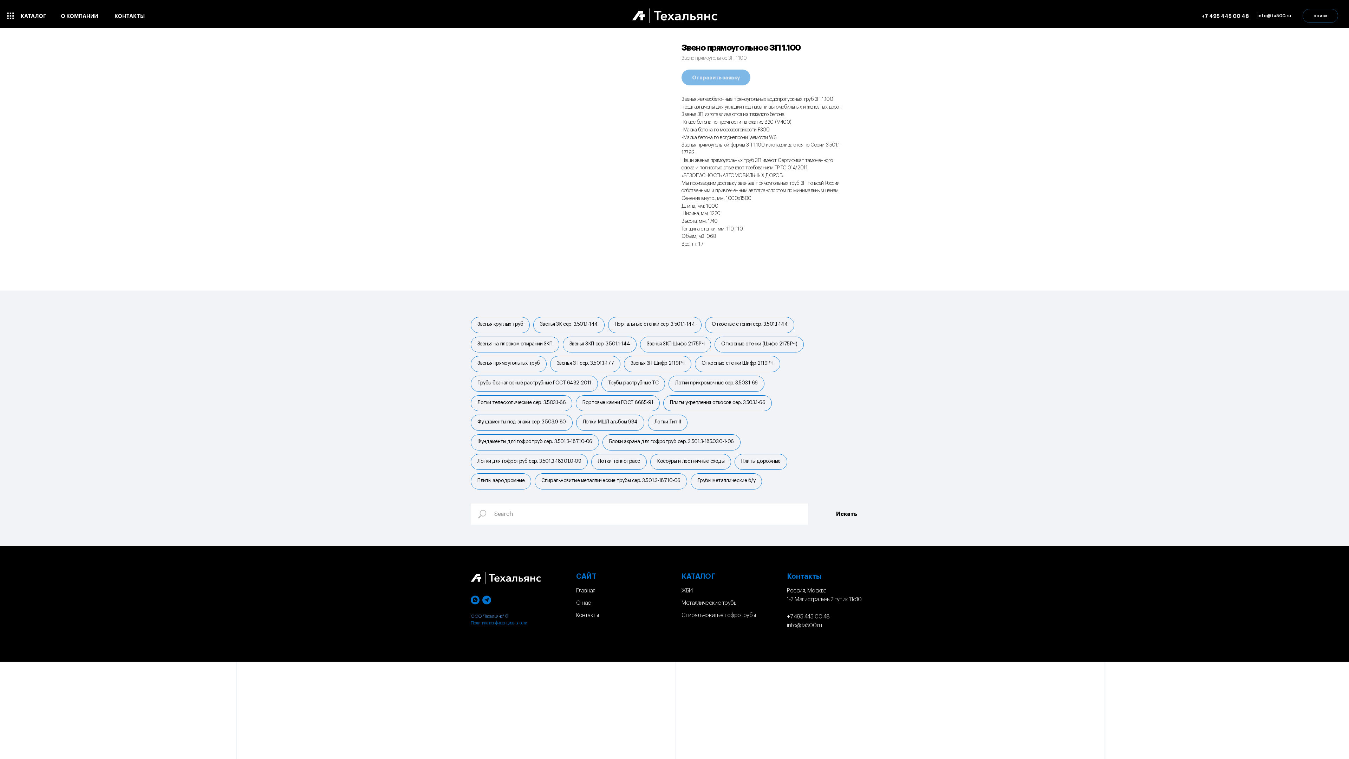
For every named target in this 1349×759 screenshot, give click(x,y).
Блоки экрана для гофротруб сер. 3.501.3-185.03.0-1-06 (671, 441)
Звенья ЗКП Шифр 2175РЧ (675, 344)
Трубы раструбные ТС (633, 383)
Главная (585, 590)
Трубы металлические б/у (726, 480)
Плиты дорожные (761, 461)
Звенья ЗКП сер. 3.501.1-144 (599, 344)
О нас (583, 603)
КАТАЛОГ (698, 576)
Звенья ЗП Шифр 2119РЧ (658, 363)
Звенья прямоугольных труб (508, 363)
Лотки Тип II (667, 422)
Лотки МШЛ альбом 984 (610, 422)
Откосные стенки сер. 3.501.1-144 (750, 324)
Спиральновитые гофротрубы (719, 615)
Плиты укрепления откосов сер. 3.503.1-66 (717, 402)
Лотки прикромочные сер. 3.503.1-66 (716, 383)
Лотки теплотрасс (619, 461)
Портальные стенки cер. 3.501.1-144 (655, 324)
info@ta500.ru (804, 625)
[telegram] (486, 600)
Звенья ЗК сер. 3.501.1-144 (569, 324)
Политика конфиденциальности (499, 623)
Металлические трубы (709, 603)
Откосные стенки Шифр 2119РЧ (738, 363)
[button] (1274, 16)
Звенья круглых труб (500, 324)
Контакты (587, 615)
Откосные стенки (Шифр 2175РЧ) (759, 344)
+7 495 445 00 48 (808, 616)
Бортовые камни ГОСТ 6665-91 (617, 402)
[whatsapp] (475, 600)
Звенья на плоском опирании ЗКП (515, 344)
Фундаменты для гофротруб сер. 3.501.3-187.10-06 (534, 441)
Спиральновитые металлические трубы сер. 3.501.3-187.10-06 (610, 480)
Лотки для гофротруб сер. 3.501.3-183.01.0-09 (529, 461)
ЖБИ (687, 590)
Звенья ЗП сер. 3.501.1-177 (585, 363)
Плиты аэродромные (500, 480)
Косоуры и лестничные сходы (690, 461)
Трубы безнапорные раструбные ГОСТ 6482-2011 (534, 383)
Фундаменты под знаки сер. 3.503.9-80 (521, 422)
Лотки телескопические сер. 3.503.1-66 (521, 402)
